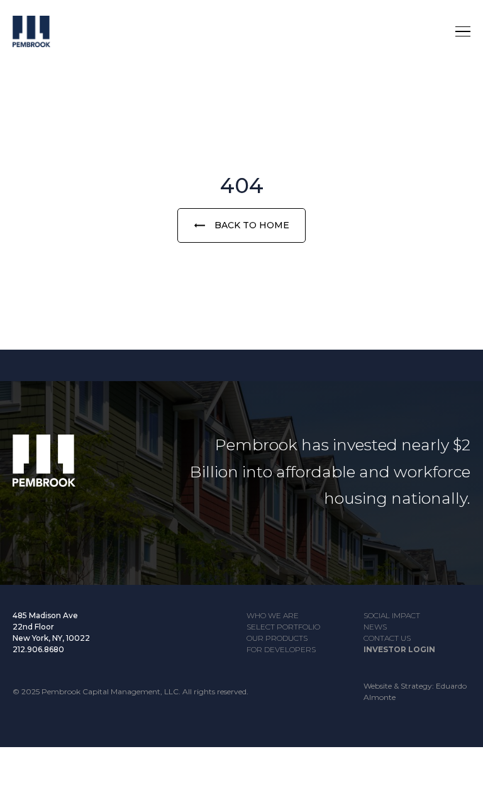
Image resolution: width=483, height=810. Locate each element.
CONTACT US (387, 638)
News (375, 626)
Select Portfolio (283, 626)
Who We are (273, 615)
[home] (44, 31)
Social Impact (392, 615)
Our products (277, 638)
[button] (462, 31)
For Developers (281, 649)
